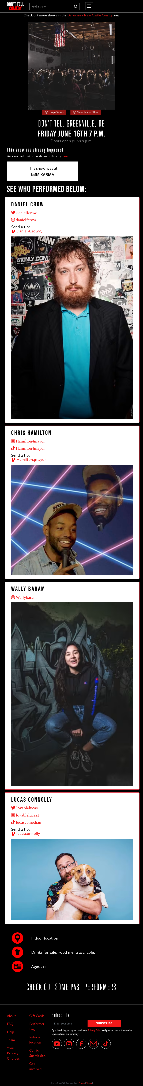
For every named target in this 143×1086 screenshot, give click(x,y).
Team (11, 1040)
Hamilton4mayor (30, 459)
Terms (89, 1083)
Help (10, 1032)
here (65, 156)
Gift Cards (36, 1016)
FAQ (10, 1024)
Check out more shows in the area (71, 15)
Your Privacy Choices (13, 1053)
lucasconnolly (27, 833)
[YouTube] (57, 1044)
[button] (88, 6)
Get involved (35, 1066)
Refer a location (35, 1039)
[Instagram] (69, 1044)
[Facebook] (81, 1044)
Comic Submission (37, 1053)
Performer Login (36, 1026)
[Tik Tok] (106, 1044)
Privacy (82, 1083)
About (11, 1016)
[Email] (93, 1044)
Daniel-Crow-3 (28, 230)
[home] (15, 6)
